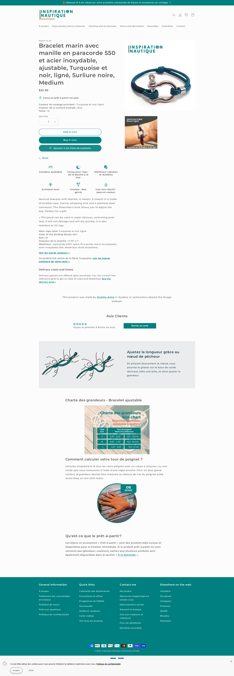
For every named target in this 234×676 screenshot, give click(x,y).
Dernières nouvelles (131, 628)
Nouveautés (85, 606)
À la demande (127, 555)
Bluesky (164, 616)
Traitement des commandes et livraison (54, 598)
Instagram (166, 601)
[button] (174, 15)
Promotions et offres (91, 596)
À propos (44, 591)
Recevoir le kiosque (131, 609)
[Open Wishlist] (186, 15)
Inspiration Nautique (111, 651)
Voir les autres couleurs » (54, 253)
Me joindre (125, 591)
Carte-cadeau (86, 616)
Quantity (43, 116)
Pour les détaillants (130, 623)
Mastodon (165, 621)
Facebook (165, 596)
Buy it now (70, 140)
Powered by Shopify (130, 651)
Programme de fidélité (91, 601)
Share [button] (45, 158)
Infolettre (165, 591)
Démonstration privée (132, 604)
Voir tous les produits (91, 621)
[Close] (231, 661)
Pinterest (165, 606)
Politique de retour (49, 604)
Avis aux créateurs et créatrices (131, 616)
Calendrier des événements (94, 591)
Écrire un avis (139, 325)
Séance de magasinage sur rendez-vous (134, 598)
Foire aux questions (50, 609)
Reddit (164, 611)
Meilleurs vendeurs (89, 611)
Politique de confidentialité (54, 614)
